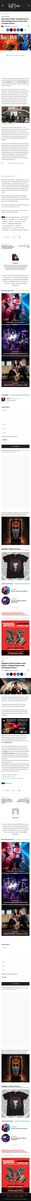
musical (23, 221)
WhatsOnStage (5, 229)
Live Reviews (15, 320)
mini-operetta (18, 221)
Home (3, 14)
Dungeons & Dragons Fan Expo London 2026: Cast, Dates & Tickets (14, 613)
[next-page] (5, 390)
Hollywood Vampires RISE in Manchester (15, 353)
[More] (25, 29)
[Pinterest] (14, 29)
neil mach (4, 223)
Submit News (15, 1196)
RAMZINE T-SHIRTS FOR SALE (11, 549)
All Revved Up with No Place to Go (13, 217)
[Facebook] (7, 29)
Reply (8, 402)
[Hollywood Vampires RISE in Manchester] (15, 340)
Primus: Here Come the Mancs (15, 322)
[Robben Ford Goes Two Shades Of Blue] (15, 371)
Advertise (9, 1196)
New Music (15, 383)
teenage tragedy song (7, 227)
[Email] (21, 29)
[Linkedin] (18, 29)
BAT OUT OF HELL (24, 217)
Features (7, 14)
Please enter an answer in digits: (9, 436)
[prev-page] (2, 390)
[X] (11, 29)
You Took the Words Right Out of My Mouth (19, 229)
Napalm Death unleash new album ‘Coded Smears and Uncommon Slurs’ (8, 247)
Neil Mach (7, 26)
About (7, 1195)
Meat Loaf (11, 221)
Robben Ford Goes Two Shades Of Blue (15, 385)
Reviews (15, 1195)
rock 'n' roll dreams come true (8, 225)
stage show (18, 225)
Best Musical (4, 219)
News (8, 16)
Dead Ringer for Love (13, 219)
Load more (15, 607)
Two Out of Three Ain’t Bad (18, 227)
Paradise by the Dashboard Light (14, 223)
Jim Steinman (5, 221)
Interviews (21, 1195)
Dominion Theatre (23, 219)
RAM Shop (22, 1196)
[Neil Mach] (3, 26)
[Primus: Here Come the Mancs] (15, 308)
